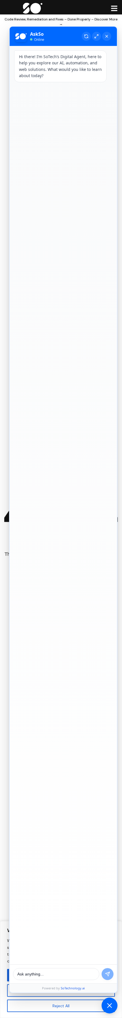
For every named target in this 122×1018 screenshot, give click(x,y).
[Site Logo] (33, 8)
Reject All (61, 1005)
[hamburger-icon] (114, 8)
